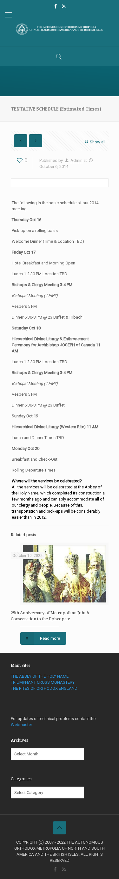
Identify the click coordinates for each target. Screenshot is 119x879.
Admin (76, 160)
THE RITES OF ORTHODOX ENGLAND (44, 688)
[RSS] (63, 6)
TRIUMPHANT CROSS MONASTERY (43, 682)
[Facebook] (55, 6)
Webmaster (21, 724)
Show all (97, 142)
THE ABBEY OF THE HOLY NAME (40, 676)
